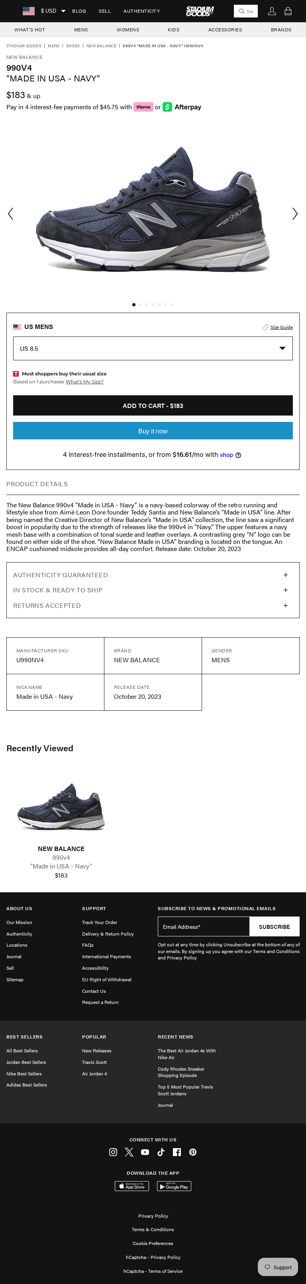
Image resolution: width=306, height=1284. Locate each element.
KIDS (173, 29)
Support (94, 908)
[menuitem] (79, 11)
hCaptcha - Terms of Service (153, 1270)
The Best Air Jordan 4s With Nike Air (187, 1054)
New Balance (101, 46)
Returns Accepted (47, 605)
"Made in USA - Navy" (61, 866)
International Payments (106, 956)
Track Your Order (99, 922)
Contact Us (94, 990)
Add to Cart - (153, 405)
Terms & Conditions (153, 1229)
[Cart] (288, 11)
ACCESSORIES (225, 29)
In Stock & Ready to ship (57, 589)
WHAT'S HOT (29, 29)
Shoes (73, 46)
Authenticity (142, 10)
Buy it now (153, 431)
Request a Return (100, 1002)
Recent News (176, 1036)
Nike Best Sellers (24, 1073)
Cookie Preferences (153, 1243)
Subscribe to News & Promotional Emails (217, 908)
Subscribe (274, 926)
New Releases (97, 1050)
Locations (16, 944)
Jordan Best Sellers (26, 1061)
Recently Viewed (39, 748)
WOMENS (128, 29)
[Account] (272, 11)
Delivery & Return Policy (108, 933)
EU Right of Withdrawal (106, 979)
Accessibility (95, 967)
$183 (61, 875)
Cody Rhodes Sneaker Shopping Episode (181, 1072)
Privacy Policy (153, 1215)
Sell (105, 10)
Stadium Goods (23, 46)
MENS (81, 29)
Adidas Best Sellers (26, 1084)
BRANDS (281, 29)
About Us (19, 908)
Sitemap (15, 979)
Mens (54, 46)
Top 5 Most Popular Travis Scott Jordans (185, 1090)
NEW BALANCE (61, 848)
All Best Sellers (22, 1050)
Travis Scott (94, 1061)
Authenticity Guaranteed (60, 574)
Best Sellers (24, 1036)
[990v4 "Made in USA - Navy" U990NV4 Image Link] (61, 806)
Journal (14, 956)
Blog (79, 10)
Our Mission (19, 922)
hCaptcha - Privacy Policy (153, 1257)
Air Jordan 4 (94, 1073)
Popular (94, 1036)
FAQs (88, 944)
